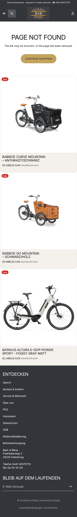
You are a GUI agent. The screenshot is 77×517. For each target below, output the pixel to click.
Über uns (8, 402)
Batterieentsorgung (14, 443)
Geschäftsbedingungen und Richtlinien (38, 507)
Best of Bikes (31, 500)
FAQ (5, 409)
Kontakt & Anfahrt (13, 389)
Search (7, 382)
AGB (5, 429)
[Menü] (4, 13)
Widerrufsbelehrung (14, 436)
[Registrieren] (70, 486)
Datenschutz (10, 422)
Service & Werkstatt (14, 395)
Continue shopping (38, 58)
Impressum (9, 416)
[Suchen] (12, 13)
